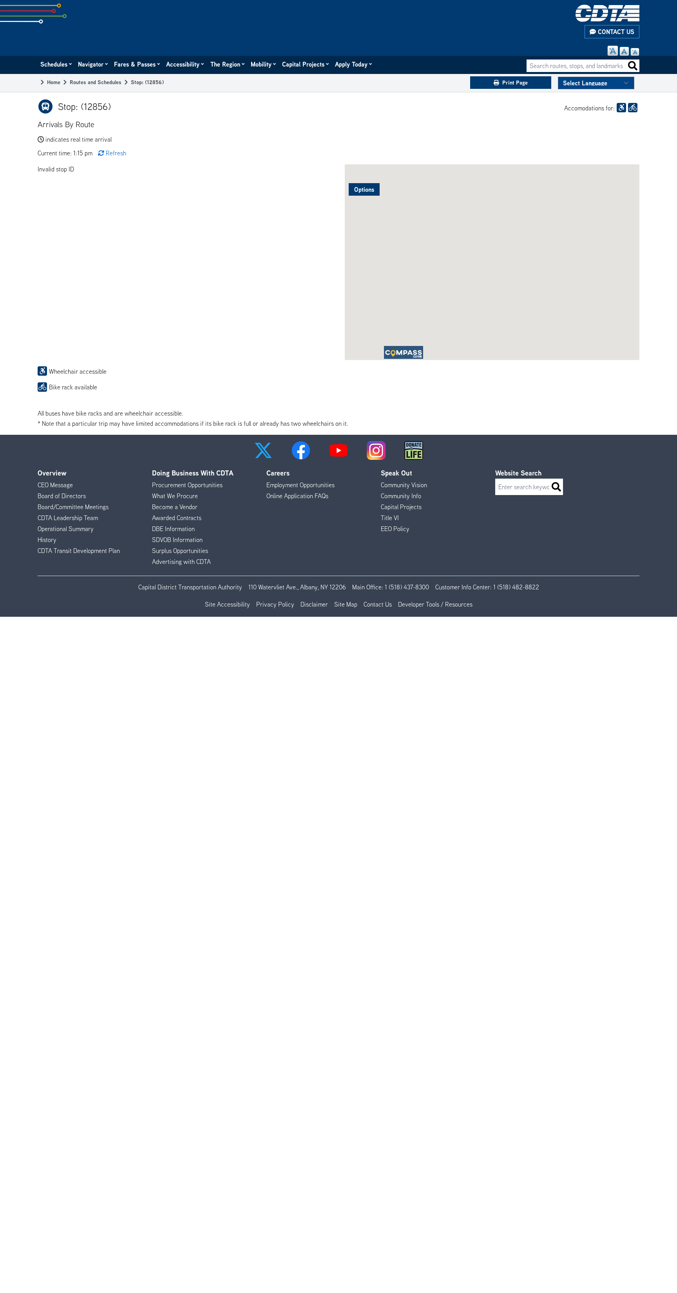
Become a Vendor (174, 507)
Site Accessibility (227, 604)
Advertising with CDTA (181, 561)
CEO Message (55, 485)
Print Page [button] (515, 82)
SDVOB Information (177, 540)
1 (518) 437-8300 (407, 587)
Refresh (116, 153)
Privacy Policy (275, 604)
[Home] (607, 13)
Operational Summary (66, 529)
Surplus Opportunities (180, 551)
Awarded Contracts (176, 518)
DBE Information (173, 529)
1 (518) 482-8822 (516, 587)
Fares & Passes (135, 64)
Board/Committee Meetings (73, 507)
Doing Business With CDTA (193, 473)
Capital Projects (303, 64)
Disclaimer (314, 604)
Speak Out (396, 473)
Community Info (401, 496)
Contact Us (615, 31)
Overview (52, 473)
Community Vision (404, 485)
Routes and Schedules (95, 82)
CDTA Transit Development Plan (79, 551)
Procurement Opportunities (187, 485)
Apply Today (351, 64)
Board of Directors (62, 496)
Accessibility (183, 64)
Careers (278, 473)
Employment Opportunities (300, 485)
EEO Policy (395, 529)
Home (53, 82)
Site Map (345, 604)
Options (364, 189)
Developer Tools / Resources (435, 604)
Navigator (91, 64)
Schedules (54, 64)
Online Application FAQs (297, 496)
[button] (263, 450)
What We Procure (175, 496)
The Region (225, 64)
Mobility (261, 64)
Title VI (390, 518)
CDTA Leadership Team (68, 518)
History (47, 540)
